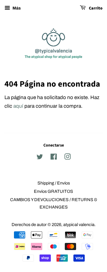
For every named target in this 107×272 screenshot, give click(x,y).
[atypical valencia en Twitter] (40, 157)
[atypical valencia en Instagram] (67, 157)
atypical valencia (79, 224)
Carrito (95, 8)
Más (16, 8)
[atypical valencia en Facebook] (53, 157)
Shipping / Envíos (53, 183)
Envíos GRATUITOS (53, 191)
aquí (18, 106)
